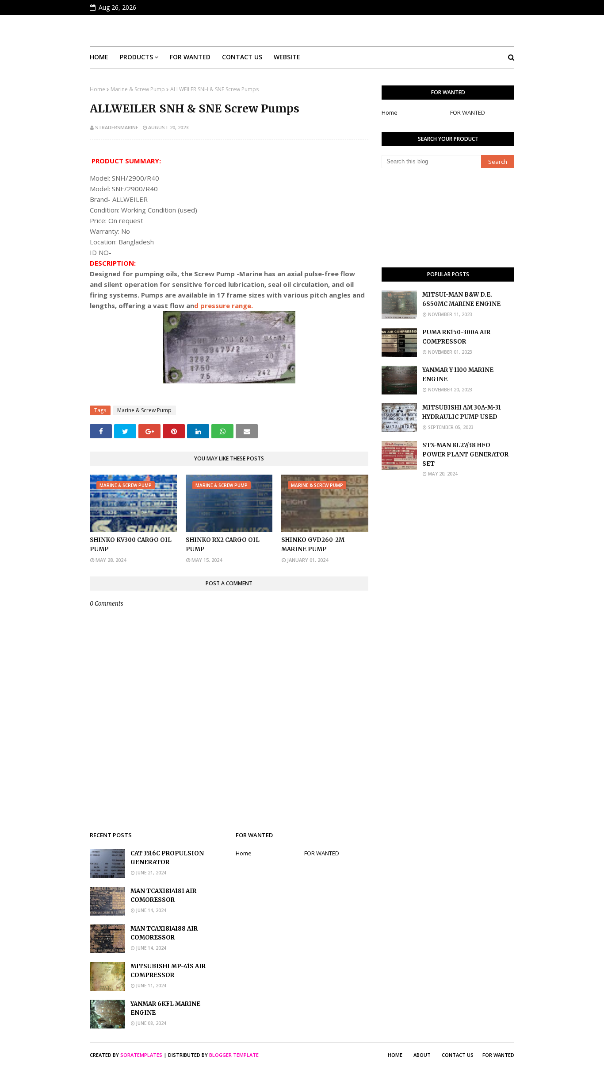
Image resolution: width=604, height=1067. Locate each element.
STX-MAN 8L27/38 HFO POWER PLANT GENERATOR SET (465, 454)
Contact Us (458, 1055)
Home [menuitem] (99, 57)
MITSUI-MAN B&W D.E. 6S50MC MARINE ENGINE (461, 299)
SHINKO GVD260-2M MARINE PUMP (312, 544)
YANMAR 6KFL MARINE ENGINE (165, 1008)
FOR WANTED (467, 112)
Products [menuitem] (136, 57)
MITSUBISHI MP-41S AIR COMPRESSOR (168, 971)
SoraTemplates (141, 1055)
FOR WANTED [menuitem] (190, 57)
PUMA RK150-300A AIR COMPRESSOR (456, 337)
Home (97, 89)
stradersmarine (116, 127)
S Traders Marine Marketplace (302, 31)
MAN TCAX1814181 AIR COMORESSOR (163, 895)
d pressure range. (223, 305)
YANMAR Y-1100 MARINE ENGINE (457, 374)
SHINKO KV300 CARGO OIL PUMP (131, 544)
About (422, 1055)
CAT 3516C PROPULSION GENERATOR (167, 858)
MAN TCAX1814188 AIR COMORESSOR (164, 933)
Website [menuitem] (287, 57)
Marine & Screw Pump (138, 89)
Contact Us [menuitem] (242, 57)
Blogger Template (234, 1055)
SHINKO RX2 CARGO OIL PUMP (223, 544)
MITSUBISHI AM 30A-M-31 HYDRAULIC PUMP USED (461, 412)
